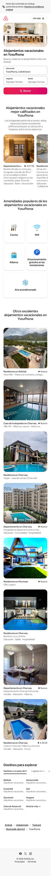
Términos (31, 861)
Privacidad (20, 861)
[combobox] (25, 71)
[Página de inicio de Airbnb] (6, 18)
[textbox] (14, 82)
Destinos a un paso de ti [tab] (15, 771)
